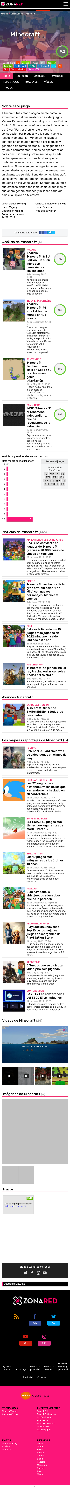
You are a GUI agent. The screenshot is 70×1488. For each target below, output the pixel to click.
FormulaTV (42, 1411)
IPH (57, 474)
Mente (40, 1474)
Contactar (42, 1377)
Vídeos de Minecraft (22, 1020)
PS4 (52, 480)
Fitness (40, 1468)
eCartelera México (46, 1423)
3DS (62, 484)
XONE (55, 477)
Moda (40, 1446)
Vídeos (48, 81)
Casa (39, 1471)
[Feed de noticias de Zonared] (16, 1319)
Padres (40, 1452)
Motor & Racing (9, 1443)
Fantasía (48, 207)
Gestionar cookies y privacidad (63, 1366)
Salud (40, 1458)
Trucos (8, 87)
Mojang (21, 203)
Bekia (40, 1443)
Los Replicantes (45, 1417)
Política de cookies (49, 1368)
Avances (57, 76)
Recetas (41, 1461)
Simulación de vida (55, 203)
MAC (58, 480)
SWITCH (54, 484)
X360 (48, 477)
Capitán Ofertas (10, 1414)
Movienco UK (43, 1426)
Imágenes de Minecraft (23, 1094)
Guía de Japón (44, 1429)
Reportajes (11, 81)
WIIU (47, 484)
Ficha (6, 76)
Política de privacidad (35, 1368)
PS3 (62, 477)
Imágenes (31, 81)
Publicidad (28, 1377)
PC (46, 474)
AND (52, 474)
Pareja (40, 1455)
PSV (46, 480)
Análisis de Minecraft (22, 242)
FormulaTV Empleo (46, 1414)
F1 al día (6, 1446)
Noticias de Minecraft (24, 532)
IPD (62, 474)
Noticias (22, 76)
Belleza (40, 1449)
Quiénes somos (7, 1368)
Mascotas (42, 1464)
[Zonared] (12, 4)
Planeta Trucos (9, 1411)
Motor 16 (6, 1449)
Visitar (52, 210)
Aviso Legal (21, 1369)
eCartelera (42, 1420)
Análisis (39, 76)
